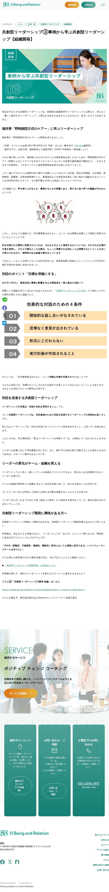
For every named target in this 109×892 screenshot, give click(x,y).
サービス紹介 (103, 849)
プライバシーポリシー (8, 883)
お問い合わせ (103, 870)
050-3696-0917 (89, 783)
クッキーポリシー (25, 883)
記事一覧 (31, 24)
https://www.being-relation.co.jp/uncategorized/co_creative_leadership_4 (43, 589)
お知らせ (105, 839)
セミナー (105, 844)
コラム (20, 24)
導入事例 (105, 854)
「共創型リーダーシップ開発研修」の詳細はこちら (30, 565)
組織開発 (68, 24)
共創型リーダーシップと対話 (70, 290)
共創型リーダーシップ (50, 24)
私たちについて (102, 834)
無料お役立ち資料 (101, 865)
